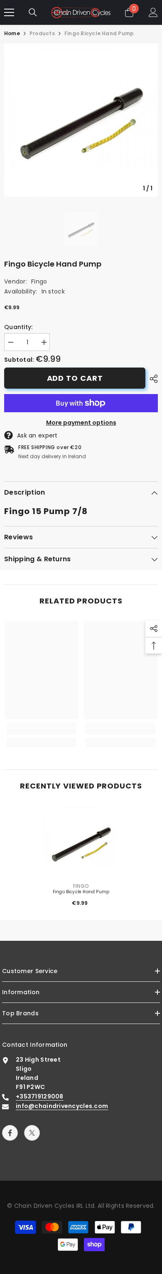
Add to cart (75, 378)
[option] (81, 120)
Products (42, 33)
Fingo (39, 281)
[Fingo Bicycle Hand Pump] (81, 843)
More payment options (81, 422)
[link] (41, 731)
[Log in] (153, 12)
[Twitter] (32, 1133)
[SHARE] (151, 379)
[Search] (33, 12)
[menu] (9, 12)
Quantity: (18, 327)
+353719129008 (40, 1096)
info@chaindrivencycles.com (62, 1106)
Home (12, 33)
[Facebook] (10, 1133)
